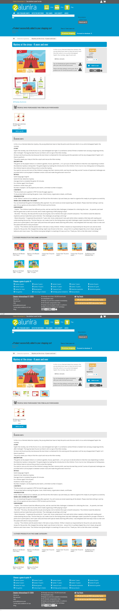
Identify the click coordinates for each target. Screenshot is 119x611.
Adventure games (94, 289)
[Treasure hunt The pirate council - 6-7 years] (48, 246)
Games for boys (20, 289)
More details (60, 59)
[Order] (104, 2)
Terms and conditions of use (22, 307)
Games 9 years (19, 287)
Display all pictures (20, 102)
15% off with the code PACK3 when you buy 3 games (90, 303)
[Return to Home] (13, 39)
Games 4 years (19, 284)
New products (75, 292)
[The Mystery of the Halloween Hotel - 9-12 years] (91, 246)
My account (16, 301)
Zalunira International (18, 1)
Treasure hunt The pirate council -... (48, 254)
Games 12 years (76, 287)
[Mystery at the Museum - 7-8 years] (34, 246)
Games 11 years (57, 287)
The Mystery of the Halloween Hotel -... (90, 254)
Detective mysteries (38, 13)
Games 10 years (38, 287)
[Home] (14, 13)
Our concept (58, 13)
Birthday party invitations (60, 292)
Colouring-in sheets (39, 292)
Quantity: (90, 57)
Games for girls (94, 287)
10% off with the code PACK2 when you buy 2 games (90, 300)
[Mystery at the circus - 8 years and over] (28, 87)
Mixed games (37, 289)
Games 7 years (75, 284)
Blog (14, 309)
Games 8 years (93, 284)
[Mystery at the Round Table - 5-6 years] (34, 264)
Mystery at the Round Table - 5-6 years (32, 271)
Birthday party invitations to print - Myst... (19, 124)
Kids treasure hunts (23, 13)
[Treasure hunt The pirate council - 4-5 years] (62, 246)
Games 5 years (38, 284)
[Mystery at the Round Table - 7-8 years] (19, 264)
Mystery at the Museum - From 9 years (19, 254)
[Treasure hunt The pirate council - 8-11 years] (77, 246)
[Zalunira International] (27, 8)
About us (16, 299)
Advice (66, 13)
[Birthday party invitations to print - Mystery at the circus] (19, 117)
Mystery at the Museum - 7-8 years (33, 254)
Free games (49, 13)
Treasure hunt (56, 289)
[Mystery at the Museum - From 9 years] (19, 246)
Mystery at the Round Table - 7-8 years (18, 271)
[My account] (101, 2)
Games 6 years (56, 284)
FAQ (14, 303)
